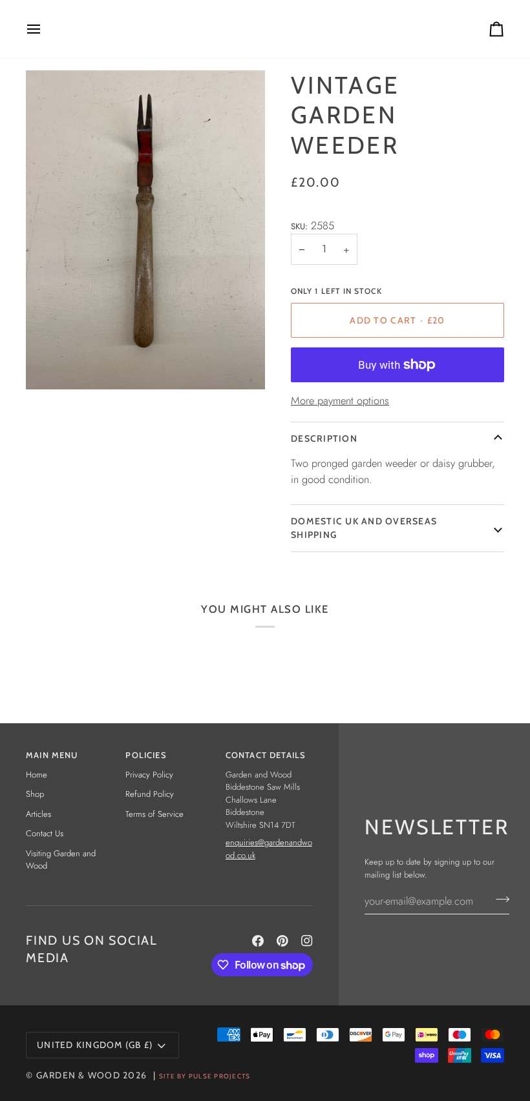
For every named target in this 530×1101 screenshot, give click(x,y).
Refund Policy (149, 794)
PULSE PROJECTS (220, 1076)
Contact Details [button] (266, 755)
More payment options (340, 400)
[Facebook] (258, 941)
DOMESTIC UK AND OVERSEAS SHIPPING (364, 527)
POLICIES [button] (145, 755)
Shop (35, 794)
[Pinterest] (282, 941)
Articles (38, 814)
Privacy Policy (149, 774)
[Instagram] (307, 941)
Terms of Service (154, 814)
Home (36, 774)
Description (324, 438)
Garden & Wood (78, 1075)
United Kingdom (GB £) (95, 1045)
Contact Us (44, 833)
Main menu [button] (52, 755)
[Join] (498, 899)
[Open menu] (45, 29)
